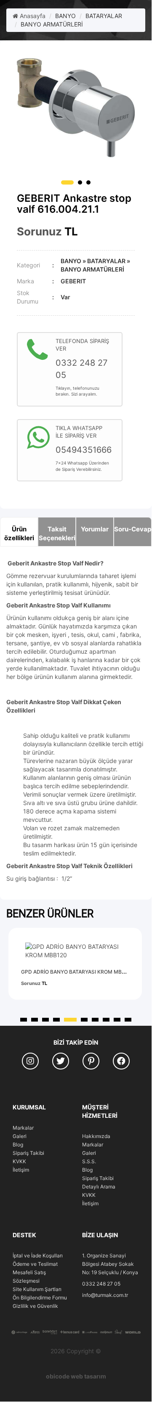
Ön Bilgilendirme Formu (40, 1297)
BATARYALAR (103, 15)
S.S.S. (89, 1161)
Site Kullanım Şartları (37, 1289)
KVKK (19, 1161)
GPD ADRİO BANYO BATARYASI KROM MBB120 (77, 972)
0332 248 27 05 (101, 1284)
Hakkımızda (96, 1136)
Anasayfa (31, 15)
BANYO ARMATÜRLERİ (52, 24)
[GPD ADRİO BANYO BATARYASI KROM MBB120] (75, 950)
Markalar (23, 1128)
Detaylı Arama (98, 1186)
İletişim (21, 1170)
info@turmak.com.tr (105, 1295)
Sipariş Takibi (28, 1153)
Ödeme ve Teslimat (35, 1264)
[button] (67, 182)
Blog (18, 1144)
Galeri (20, 1136)
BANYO (65, 15)
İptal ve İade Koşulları (38, 1255)
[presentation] (132, 922)
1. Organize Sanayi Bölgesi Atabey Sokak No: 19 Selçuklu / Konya (110, 1263)
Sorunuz (39, 231)
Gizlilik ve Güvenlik (35, 1306)
